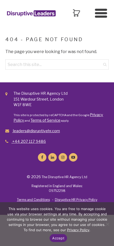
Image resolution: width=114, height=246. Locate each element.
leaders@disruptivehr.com (36, 131)
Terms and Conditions (33, 200)
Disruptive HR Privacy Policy (76, 200)
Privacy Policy (78, 230)
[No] (107, 224)
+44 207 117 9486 (28, 141)
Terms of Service (45, 120)
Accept (58, 238)
